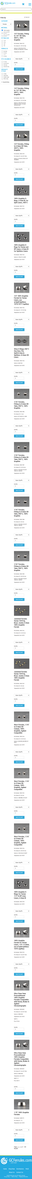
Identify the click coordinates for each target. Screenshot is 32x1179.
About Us (12, 1172)
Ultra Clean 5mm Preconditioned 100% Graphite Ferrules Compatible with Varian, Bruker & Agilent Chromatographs (21, 999)
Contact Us (19, 1172)
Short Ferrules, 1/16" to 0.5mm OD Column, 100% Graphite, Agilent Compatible (21, 785)
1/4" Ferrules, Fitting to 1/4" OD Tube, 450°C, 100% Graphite (21, 91)
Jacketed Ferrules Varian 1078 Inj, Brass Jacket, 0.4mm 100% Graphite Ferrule (21, 623)
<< (18, 1147)
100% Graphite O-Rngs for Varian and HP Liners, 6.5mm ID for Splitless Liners (21, 248)
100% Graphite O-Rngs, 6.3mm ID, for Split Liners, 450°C (21, 200)
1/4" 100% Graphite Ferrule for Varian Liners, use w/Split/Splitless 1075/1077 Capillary (21, 300)
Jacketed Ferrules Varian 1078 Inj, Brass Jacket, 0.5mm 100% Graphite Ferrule (21, 676)
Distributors (20, 1169)
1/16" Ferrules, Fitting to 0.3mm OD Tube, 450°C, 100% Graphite (21, 405)
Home (5, 1169)
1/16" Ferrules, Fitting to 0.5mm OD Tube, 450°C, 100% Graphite (21, 513)
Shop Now (12, 1169)
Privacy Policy (7, 1176)
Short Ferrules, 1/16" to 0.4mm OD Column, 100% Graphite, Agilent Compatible (21, 729)
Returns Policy (14, 1176)
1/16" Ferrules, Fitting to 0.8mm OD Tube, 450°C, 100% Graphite (21, 567)
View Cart (27, 17)
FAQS (27, 1169)
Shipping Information (23, 1176)
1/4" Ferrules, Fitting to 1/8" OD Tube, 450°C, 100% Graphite (21, 37)
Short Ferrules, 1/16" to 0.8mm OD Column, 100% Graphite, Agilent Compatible (21, 841)
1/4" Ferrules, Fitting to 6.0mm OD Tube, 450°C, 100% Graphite (21, 147)
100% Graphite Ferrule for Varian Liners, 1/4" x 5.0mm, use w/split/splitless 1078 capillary (21, 945)
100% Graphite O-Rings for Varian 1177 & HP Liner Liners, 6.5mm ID (20, 895)
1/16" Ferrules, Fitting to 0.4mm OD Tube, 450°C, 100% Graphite (21, 458)
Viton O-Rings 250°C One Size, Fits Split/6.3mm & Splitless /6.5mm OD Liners (21, 353)
